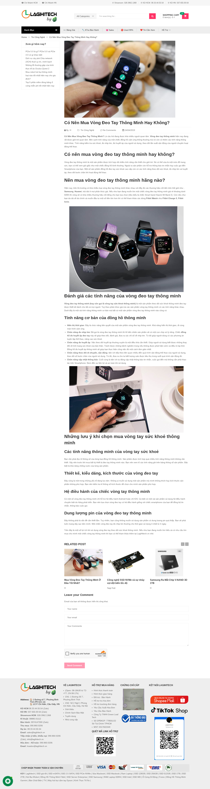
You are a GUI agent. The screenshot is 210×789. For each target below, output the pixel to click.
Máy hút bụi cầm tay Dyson (60, 780)
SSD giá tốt (42, 773)
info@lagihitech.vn (35, 739)
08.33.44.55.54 (36, 708)
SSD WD (137, 777)
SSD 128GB (139, 773)
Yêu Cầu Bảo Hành (102, 711)
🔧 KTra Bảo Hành (90, 30)
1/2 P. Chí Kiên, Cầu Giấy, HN (46, 704)
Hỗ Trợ (165, 30)
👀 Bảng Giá (69, 30)
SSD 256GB (152, 773)
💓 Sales (110, 30)
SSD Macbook (113, 773)
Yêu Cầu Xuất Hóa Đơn (104, 707)
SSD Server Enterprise (77, 777)
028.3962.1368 (44, 715)
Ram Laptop (126, 773)
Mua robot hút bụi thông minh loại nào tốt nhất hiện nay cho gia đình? (41, 75)
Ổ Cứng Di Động (149, 777)
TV (45, 780)
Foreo (162, 777)
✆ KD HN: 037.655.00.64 (178, 3)
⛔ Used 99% (127, 30)
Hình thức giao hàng (103, 694)
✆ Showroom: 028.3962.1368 (124, 3)
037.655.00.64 (34, 712)
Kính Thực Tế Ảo (82, 780)
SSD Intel (127, 777)
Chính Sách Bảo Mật (74, 713)
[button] (133, 730)
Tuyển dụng (70, 716)
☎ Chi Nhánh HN (49, 3)
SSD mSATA (53, 773)
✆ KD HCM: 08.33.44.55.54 (152, 3)
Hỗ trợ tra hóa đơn (102, 701)
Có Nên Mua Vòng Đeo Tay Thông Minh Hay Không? (117, 122)
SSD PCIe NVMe (83, 773)
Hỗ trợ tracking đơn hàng (105, 704)
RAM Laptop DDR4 (112, 777)
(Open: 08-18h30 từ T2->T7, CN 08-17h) (75, 691)
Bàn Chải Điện (35, 780)
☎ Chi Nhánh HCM (29, 3)
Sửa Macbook (98, 773)
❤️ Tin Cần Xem (147, 30)
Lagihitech (30, 773)
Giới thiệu (69, 709)
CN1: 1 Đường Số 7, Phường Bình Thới (73, 698)
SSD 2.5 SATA (67, 773)
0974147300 (36, 722)
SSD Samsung (95, 777)
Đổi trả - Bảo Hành (102, 697)
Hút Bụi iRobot (32, 777)
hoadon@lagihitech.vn (37, 746)
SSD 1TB (176, 773)
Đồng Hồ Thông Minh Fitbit (53, 777)
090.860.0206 (36, 725)
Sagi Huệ (111, 588)
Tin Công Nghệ (87, 130)
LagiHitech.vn (143, 533)
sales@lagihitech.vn (36, 732)
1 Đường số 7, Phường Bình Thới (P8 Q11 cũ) (44, 700)
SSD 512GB (164, 773)
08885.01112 (35, 719)
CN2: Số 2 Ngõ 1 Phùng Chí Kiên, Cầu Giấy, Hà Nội (75, 704)
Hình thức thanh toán (103, 690)
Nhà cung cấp (71, 719)
